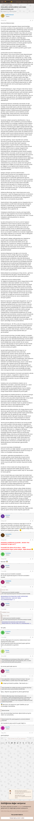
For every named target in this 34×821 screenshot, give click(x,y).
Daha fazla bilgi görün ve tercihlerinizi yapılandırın (14, 811)
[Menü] (2, 1)
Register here (17, 796)
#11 (32, 732)
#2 (32, 521)
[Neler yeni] (29, 1)
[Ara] (32, 1)
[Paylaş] (30, 20)
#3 (32, 540)
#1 (32, 20)
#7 (32, 609)
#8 (32, 637)
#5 (32, 571)
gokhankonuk (5, 11)
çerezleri (20, 806)
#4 (32, 559)
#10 (32, 676)
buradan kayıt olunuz (19, 793)
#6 (32, 586)
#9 (32, 656)
